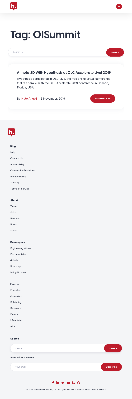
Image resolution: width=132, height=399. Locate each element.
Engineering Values (20, 248)
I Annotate (16, 320)
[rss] (73, 382)
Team (13, 206)
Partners (15, 218)
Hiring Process (18, 272)
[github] (78, 382)
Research (15, 308)
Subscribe (111, 366)
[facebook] (53, 382)
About (14, 200)
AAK (12, 326)
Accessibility (17, 164)
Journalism (16, 296)
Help (12, 152)
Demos (14, 314)
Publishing (15, 302)
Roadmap (15, 266)
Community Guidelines (22, 170)
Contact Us (16, 158)
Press (13, 224)
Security (14, 182)
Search (14, 338)
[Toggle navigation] (119, 6)
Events (14, 284)
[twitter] (62, 382)
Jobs (13, 212)
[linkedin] (57, 382)
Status (13, 230)
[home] (13, 6)
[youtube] (68, 382)
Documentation (18, 254)
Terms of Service (19, 188)
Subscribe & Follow (22, 357)
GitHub (14, 260)
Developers (17, 242)
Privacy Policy (18, 176)
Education (15, 290)
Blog (13, 146)
